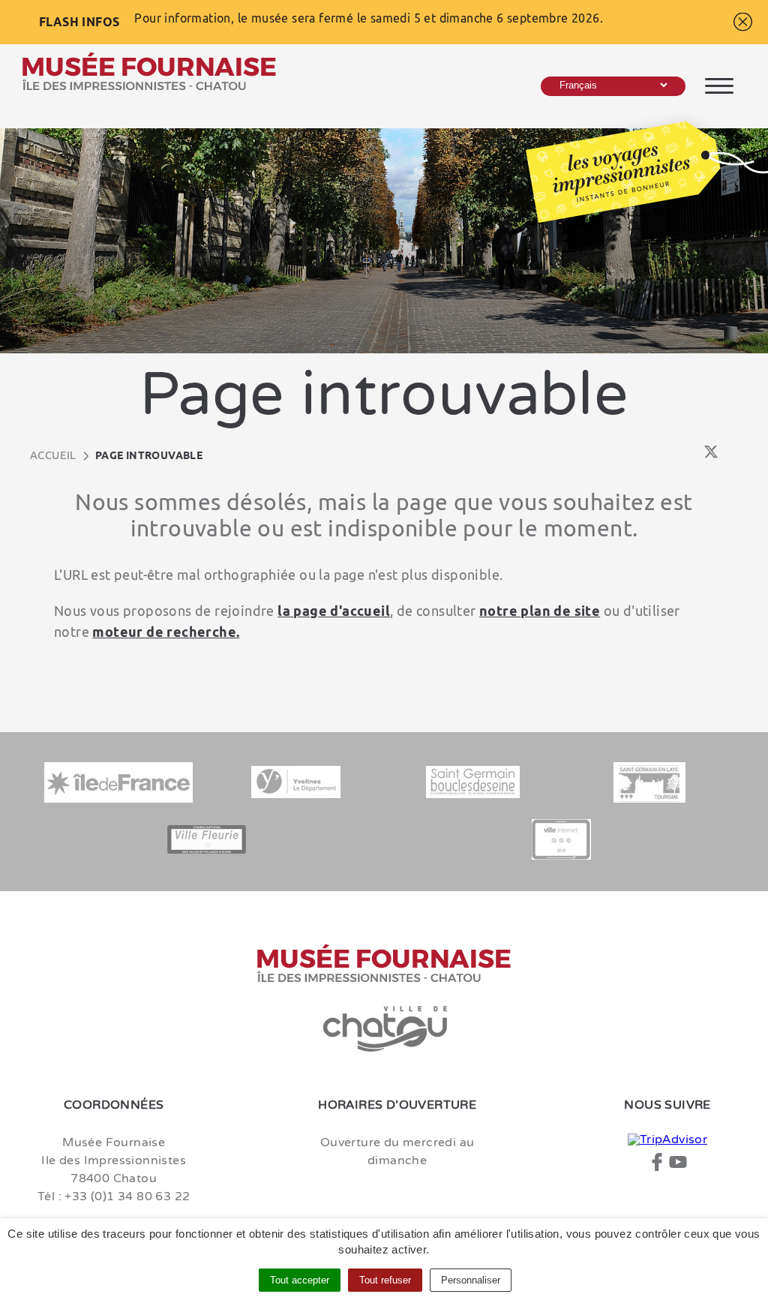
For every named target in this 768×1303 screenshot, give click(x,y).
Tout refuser (385, 1280)
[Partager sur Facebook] (689, 456)
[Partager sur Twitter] (711, 455)
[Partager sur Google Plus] (732, 456)
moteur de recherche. (165, 631)
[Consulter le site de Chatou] (384, 1029)
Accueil (53, 455)
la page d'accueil (334, 610)
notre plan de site (539, 610)
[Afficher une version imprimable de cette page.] (670, 455)
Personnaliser (470, 1280)
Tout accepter (299, 1280)
